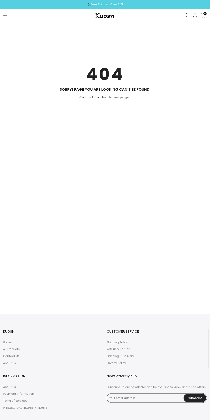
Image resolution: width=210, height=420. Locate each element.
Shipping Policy (117, 342)
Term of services (15, 401)
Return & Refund (118, 349)
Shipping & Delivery (120, 356)
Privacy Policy (116, 363)
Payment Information (18, 394)
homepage (119, 97)
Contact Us (11, 356)
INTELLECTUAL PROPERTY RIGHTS (25, 408)
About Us (9, 363)
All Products (11, 349)
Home (7, 342)
